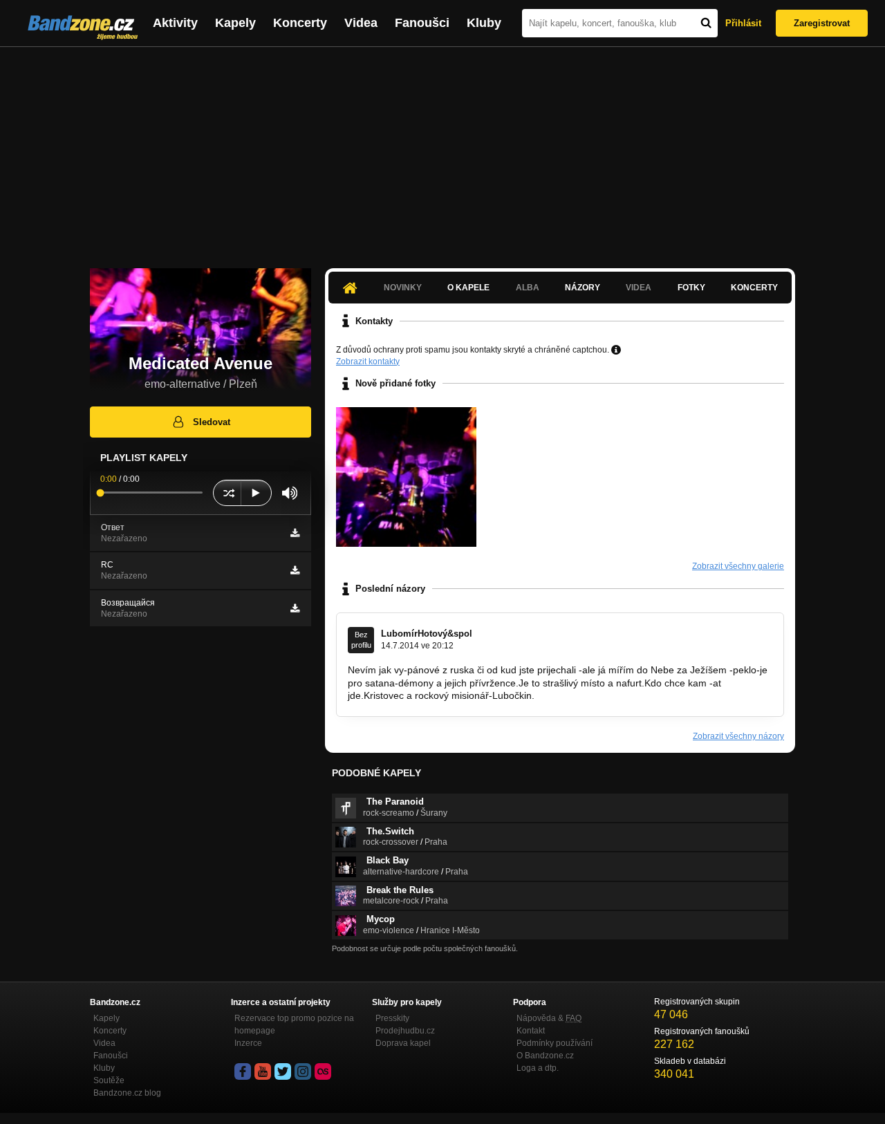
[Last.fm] (323, 1071)
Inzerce (248, 1043)
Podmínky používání (554, 1043)
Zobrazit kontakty (368, 361)
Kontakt (530, 1031)
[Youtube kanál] (262, 1071)
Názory (582, 287)
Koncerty (300, 23)
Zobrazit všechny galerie (738, 566)
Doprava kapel (403, 1043)
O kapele (468, 287)
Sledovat (211, 422)
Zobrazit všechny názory (738, 736)
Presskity (392, 1018)
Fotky (691, 287)
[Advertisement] (442, 150)
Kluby (484, 23)
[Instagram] (303, 1071)
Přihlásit (743, 23)
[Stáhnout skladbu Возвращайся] (295, 608)
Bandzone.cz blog (127, 1093)
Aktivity (175, 23)
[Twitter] (282, 1071)
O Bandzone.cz (545, 1055)
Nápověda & (548, 1018)
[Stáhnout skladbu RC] (295, 570)
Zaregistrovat (822, 23)
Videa (361, 23)
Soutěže (108, 1080)
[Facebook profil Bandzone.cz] (242, 1071)
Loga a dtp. (537, 1068)
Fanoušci (422, 23)
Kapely (235, 23)
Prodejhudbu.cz (405, 1031)
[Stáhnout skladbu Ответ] (295, 533)
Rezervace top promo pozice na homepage (294, 1024)
